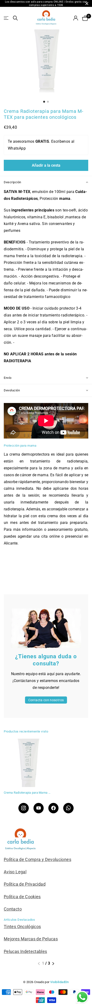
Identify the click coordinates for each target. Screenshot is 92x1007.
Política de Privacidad (25, 884)
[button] (39, 963)
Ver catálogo (6, 18)
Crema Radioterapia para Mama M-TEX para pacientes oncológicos (28, 792)
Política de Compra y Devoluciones (37, 859)
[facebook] (53, 808)
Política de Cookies (22, 896)
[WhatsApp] (68, 808)
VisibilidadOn (59, 982)
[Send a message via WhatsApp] (82, 997)
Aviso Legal (15, 871)
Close (87, 3)
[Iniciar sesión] (75, 18)
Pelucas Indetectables (25, 951)
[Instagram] (23, 808)
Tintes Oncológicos (22, 926)
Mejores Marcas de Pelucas (31, 938)
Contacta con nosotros (46, 700)
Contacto (13, 908)
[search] (15, 18)
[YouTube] (38, 808)
